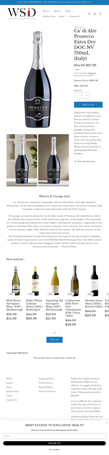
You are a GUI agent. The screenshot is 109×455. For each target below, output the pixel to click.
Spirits (9, 383)
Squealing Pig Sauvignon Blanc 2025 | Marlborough (54, 305)
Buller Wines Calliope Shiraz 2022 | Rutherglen (34, 305)
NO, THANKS (54, 449)
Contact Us (11, 400)
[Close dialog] (106, 422)
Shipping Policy (47, 379)
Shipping (92, 73)
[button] (46, 11)
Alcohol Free (12, 391)
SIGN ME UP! (54, 443)
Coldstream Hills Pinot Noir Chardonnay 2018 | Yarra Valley (73, 308)
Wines (9, 379)
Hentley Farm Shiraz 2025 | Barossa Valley (94, 303)
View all (54, 339)
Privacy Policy (46, 383)
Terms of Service (47, 391)
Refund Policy (46, 387)
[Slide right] (59, 333)
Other (9, 396)
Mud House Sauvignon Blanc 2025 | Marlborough (14, 305)
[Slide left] (49, 333)
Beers (9, 387)
